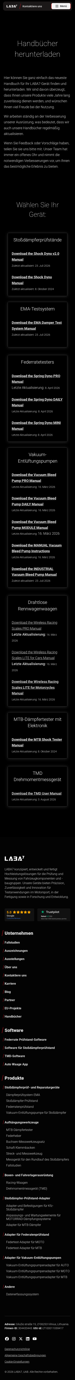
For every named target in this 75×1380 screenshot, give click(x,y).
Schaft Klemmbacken (20, 1147)
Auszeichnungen (16, 951)
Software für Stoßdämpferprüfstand (30, 1048)
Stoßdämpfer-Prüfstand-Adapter (27, 1198)
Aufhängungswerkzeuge (22, 1122)
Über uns (11, 967)
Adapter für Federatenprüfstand (27, 1234)
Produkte (14, 1078)
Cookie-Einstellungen (17, 1361)
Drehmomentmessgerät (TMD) (26, 1188)
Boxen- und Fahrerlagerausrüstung (29, 1175)
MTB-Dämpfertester (19, 1130)
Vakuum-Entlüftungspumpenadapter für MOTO (38, 1271)
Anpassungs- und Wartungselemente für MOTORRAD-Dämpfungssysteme (33, 1217)
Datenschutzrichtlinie (17, 1349)
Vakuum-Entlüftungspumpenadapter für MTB (36, 1277)
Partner (10, 1000)
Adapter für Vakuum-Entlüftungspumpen (33, 1258)
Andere (10, 1287)
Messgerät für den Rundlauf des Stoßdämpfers (37, 1159)
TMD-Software (15, 1056)
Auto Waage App (16, 1064)
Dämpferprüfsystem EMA (23, 1095)
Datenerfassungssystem (22, 1294)
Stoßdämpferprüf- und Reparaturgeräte (32, 1087)
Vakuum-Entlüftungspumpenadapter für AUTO (37, 1265)
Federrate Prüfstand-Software (26, 1039)
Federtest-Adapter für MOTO (25, 1242)
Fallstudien (12, 942)
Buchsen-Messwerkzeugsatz (25, 1142)
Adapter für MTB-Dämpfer (23, 1225)
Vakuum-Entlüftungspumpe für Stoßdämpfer (36, 1112)
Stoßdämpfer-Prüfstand (22, 1101)
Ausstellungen (14, 959)
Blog (8, 992)
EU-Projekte (13, 1008)
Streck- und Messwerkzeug (24, 1153)
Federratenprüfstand (20, 1107)
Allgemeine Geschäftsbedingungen (25, 1355)
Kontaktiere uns (16, 975)
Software (14, 1030)
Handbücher (13, 1016)
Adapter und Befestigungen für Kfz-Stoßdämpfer (29, 1207)
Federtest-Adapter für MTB (24, 1248)
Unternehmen (19, 933)
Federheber (13, 1136)
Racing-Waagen (17, 1182)
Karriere (10, 983)
